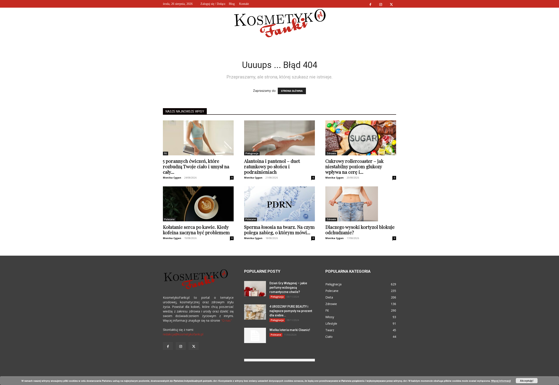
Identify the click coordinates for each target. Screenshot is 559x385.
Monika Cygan (172, 177)
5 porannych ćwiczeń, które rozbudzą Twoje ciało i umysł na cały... (196, 166)
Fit (165, 153)
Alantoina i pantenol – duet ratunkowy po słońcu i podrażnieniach (272, 166)
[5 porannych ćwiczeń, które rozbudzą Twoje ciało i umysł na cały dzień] (198, 137)
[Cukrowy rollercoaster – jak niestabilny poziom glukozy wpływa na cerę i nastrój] (360, 137)
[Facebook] (370, 4)
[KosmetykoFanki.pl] (279, 23)
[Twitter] (391, 4)
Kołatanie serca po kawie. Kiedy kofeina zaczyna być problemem (196, 229)
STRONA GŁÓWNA (292, 90)
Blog (232, 3)
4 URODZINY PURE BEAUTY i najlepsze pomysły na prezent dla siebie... (290, 311)
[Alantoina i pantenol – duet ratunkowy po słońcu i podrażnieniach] (279, 137)
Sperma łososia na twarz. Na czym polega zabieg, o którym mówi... (279, 229)
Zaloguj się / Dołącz (212, 3)
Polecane (169, 219)
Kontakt (244, 3)
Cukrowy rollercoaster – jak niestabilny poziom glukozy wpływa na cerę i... (354, 166)
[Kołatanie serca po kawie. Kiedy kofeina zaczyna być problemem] (198, 203)
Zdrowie (331, 153)
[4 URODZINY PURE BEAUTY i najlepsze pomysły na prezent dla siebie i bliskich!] (255, 312)
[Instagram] (381, 4)
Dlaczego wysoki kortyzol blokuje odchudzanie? (360, 229)
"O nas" (226, 320)
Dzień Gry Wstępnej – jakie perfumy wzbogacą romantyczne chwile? (288, 287)
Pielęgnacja (251, 153)
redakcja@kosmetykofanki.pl (183, 334)
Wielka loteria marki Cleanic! (289, 330)
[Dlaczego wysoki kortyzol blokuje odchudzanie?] (360, 203)
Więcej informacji (501, 380)
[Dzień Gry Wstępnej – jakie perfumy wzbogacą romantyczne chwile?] (255, 288)
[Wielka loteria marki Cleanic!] (255, 335)
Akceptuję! (526, 381)
